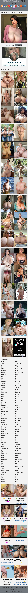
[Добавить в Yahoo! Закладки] (14, 8)
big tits (4, 383)
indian (4, 472)
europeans (5, 433)
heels (3, 464)
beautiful (4, 376)
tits (17, 464)
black (3, 387)
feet (3, 440)
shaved (18, 438)
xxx (17, 481)
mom (17, 376)
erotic (3, 431)
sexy (17, 435)
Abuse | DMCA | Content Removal (10, 587)
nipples (18, 383)
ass (3, 368)
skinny (18, 444)
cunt (3, 420)
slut (17, 446)
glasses (4, 451)
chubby (4, 405)
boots (3, 396)
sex (17, 433)
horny (3, 466)
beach (4, 374)
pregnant (18, 418)
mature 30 (19, 400)
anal (3, 363)
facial (3, 435)
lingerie (18, 366)
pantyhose (19, 414)
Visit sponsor (18, 45)
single (17, 442)
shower (18, 440)
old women (19, 394)
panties (18, 411)
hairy (3, 457)
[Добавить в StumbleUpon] (21, 6)
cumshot (4, 418)
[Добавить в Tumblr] (23, 6)
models (18, 374)
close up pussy (6, 411)
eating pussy (5, 427)
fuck (3, 444)
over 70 (18, 409)
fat (3, 438)
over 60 (18, 407)
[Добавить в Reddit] (18, 6)
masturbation (19, 368)
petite (17, 416)
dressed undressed (7, 424)
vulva (17, 475)
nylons (18, 390)
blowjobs (4, 392)
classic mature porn (7, 407)
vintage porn (19, 472)
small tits (18, 448)
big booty (4, 381)
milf (17, 370)
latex (3, 479)
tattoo (17, 455)
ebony (4, 429)
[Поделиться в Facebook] (4, 6)
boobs (4, 394)
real (17, 424)
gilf (3, 446)
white (17, 477)
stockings (18, 453)
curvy (3, 422)
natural (18, 381)
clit (3, 409)
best (3, 379)
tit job (17, 461)
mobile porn (19, 372)
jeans (3, 477)
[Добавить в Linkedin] (11, 6)
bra (3, 398)
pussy (17, 422)
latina (3, 481)
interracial (5, 475)
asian (3, 366)
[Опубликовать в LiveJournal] (14, 6)
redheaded (19, 427)
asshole (4, 370)
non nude (18, 385)
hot (3, 468)
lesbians (18, 363)
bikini (3, 385)
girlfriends (5, 448)
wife (17, 479)
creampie (4, 416)
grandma (4, 453)
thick (17, 457)
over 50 (18, 405)
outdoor (18, 398)
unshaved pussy (20, 466)
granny (4, 455)
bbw (3, 372)
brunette (4, 400)
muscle (18, 379)
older (17, 396)
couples (4, 414)
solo (17, 451)
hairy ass (4, 459)
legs (17, 361)
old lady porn (19, 392)
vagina (18, 470)
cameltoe (4, 403)
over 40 (18, 403)
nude (17, 387)
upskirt (18, 468)
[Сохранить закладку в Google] (7, 6)
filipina (4, 442)
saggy (17, 429)
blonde (4, 390)
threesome (19, 459)
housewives (5, 470)
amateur (4, 361)
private (18, 420)
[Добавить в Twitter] (25, 6)
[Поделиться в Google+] (9, 6)
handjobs (4, 461)
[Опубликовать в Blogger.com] (2, 6)
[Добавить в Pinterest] (16, 6)
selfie (17, 431)
